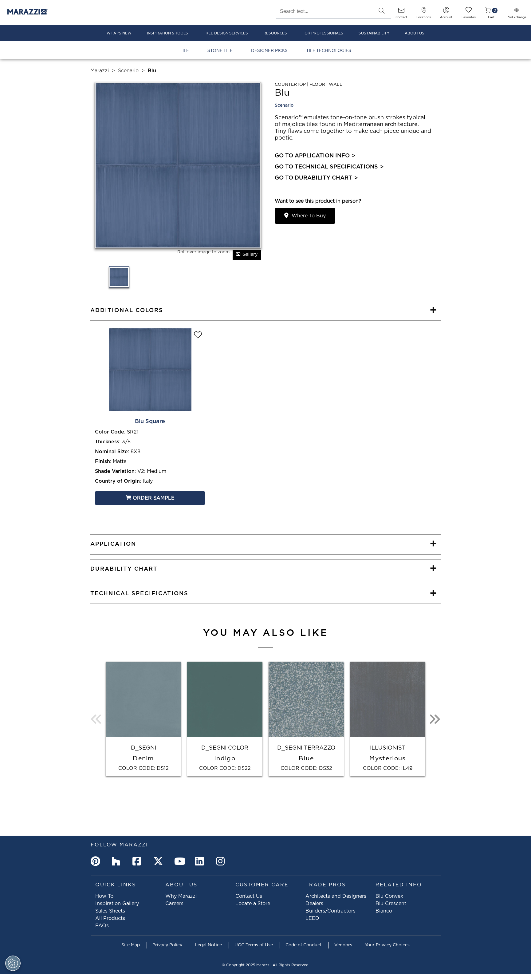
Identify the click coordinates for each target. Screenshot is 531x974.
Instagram (222, 861)
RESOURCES (275, 33)
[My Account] (446, 12)
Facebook (138, 861)
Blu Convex (389, 896)
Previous (96, 719)
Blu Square (150, 421)
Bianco (384, 911)
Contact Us (248, 896)
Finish (102, 461)
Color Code (109, 432)
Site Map (130, 945)
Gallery (250, 254)
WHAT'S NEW (119, 33)
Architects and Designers (335, 896)
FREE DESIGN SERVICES (225, 33)
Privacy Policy (167, 945)
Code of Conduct (303, 945)
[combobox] (324, 10)
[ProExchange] (516, 12)
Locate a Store (252, 903)
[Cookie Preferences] (13, 963)
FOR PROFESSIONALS (322, 33)
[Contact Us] (401, 12)
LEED (312, 918)
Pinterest (97, 861)
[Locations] (424, 12)
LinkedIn (201, 861)
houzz (118, 861)
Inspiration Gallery (117, 903)
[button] (381, 10)
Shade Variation (115, 471)
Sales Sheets (110, 911)
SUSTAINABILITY (374, 33)
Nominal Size (111, 451)
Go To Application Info (315, 156)
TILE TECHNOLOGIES (328, 50)
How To (104, 896)
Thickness (107, 441)
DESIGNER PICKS (269, 50)
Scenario (128, 70)
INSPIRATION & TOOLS (167, 33)
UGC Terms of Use (253, 945)
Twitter (159, 861)
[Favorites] (469, 12)
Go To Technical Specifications (329, 167)
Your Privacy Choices (387, 945)
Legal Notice (208, 945)
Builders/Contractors (330, 911)
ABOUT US (414, 33)
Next (434, 719)
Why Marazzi (181, 896)
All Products (110, 918)
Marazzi (99, 70)
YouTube (180, 861)
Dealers (314, 903)
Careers (174, 903)
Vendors (343, 945)
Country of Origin (117, 481)
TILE (184, 50)
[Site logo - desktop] (28, 12)
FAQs (102, 925)
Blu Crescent (391, 903)
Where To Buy (309, 215)
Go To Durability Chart (316, 178)
